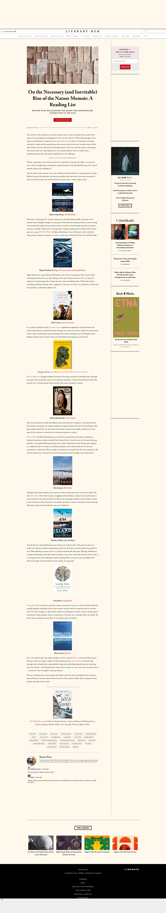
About (83, 883)
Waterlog (75, 747)
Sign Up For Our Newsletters (83, 886)
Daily (125, 177)
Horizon (75, 658)
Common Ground (66, 734)
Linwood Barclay (126, 250)
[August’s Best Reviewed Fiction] (125, 848)
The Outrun (88, 743)
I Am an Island (44, 737)
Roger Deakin (52, 743)
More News (125, 205)
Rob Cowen (92, 740)
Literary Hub (83, 31)
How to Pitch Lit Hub (83, 890)
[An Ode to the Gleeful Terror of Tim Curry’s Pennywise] (41, 848)
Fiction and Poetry (41, 36)
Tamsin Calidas (64, 743)
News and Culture (57, 36)
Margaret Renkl (88, 737)
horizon (34, 737)
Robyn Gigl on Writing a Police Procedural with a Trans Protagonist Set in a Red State (125, 274)
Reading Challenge (112, 36)
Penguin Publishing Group (49, 740)
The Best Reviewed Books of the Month (126, 340)
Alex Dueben (126, 280)
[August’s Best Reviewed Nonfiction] (97, 848)
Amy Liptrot (32, 734)
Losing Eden (67, 600)
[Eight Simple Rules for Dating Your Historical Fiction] (69, 848)
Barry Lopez (54, 734)
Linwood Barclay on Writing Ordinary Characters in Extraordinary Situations (125, 245)
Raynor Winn (32, 128)
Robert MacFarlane (39, 743)
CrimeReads (136, 36)
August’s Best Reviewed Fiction (125, 852)
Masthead (83, 879)
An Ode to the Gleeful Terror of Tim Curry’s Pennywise (41, 853)
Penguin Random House (67, 740)
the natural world (77, 743)
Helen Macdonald (91, 734)
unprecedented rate (63, 141)
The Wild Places (51, 747)
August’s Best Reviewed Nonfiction (97, 852)
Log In (145, 36)
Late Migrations (55, 737)
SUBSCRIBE (125, 67)
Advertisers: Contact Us (83, 894)
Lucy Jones (77, 737)
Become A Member (72, 36)
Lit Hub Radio (85, 36)
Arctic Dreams (43, 734)
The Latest (83, 827)
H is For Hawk (78, 734)
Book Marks (125, 36)
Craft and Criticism (25, 36)
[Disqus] (62, 790)
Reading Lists (97, 36)
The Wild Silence (36, 721)
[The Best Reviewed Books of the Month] (126, 317)
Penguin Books (33, 740)
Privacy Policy (83, 897)
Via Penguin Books (62, 120)
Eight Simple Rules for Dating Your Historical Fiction (69, 853)
